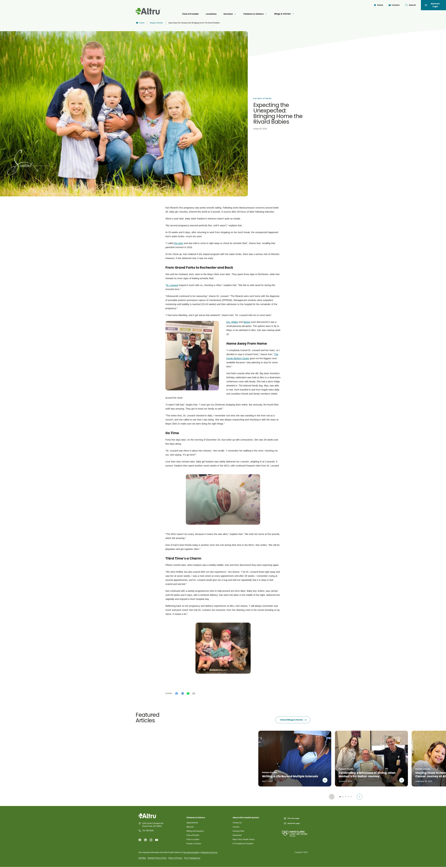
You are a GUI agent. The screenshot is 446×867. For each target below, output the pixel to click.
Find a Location (193, 839)
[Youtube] (156, 840)
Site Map (142, 858)
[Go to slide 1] (340, 796)
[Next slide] (359, 796)
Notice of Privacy (175, 858)
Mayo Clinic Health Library (243, 839)
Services (228, 13)
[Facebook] (176, 693)
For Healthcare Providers (243, 844)
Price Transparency (192, 858)
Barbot (246, 322)
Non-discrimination (191, 852)
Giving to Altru (238, 831)
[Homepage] (147, 818)
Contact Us (237, 823)
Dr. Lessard (172, 285)
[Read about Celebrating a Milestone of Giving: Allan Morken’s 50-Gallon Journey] (401, 780)
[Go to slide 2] (342, 796)
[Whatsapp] (188, 693)
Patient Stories (262, 98)
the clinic (178, 243)
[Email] (194, 693)
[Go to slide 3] (345, 796)
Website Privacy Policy (157, 858)
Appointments (192, 823)
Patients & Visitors (253, 13)
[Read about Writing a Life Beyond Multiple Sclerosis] (325, 780)
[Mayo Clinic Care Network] (295, 831)
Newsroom (237, 835)
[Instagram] (151, 840)
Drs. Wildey (232, 322)
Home (141, 23)
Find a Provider (190, 13)
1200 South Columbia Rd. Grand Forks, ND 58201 (153, 824)
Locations (211, 13)
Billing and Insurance (195, 831)
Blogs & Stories (282, 13)
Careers (236, 827)
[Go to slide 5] (351, 796)
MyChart (190, 827)
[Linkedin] (182, 693)
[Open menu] (235, 14)
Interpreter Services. (209, 852)
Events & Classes (194, 844)
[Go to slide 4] (348, 796)
